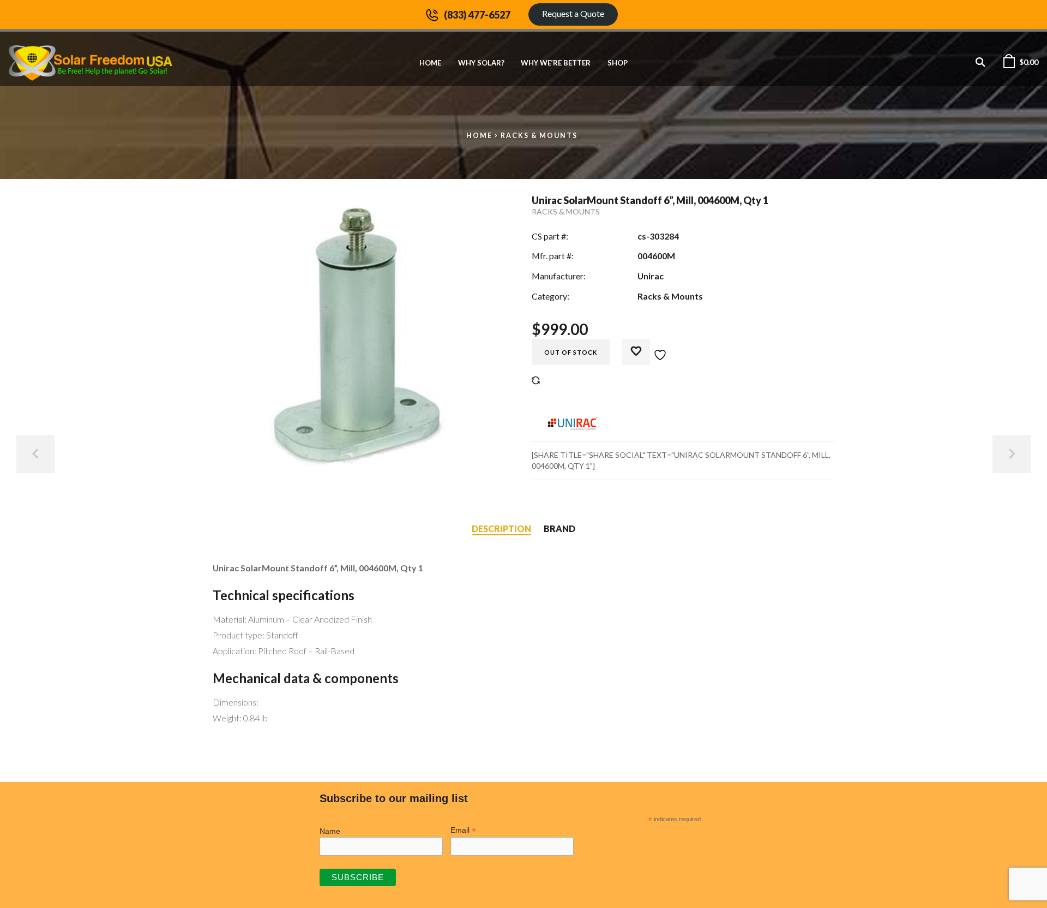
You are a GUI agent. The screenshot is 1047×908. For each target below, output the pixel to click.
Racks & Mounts (539, 136)
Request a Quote (573, 13)
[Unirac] (572, 422)
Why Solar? (481, 62)
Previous (35, 454)
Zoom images (236, 450)
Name (330, 831)
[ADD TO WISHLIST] (650, 349)
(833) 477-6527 (477, 15)
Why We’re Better (556, 62)
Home (430, 62)
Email (463, 830)
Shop (617, 62)
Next (1011, 454)
